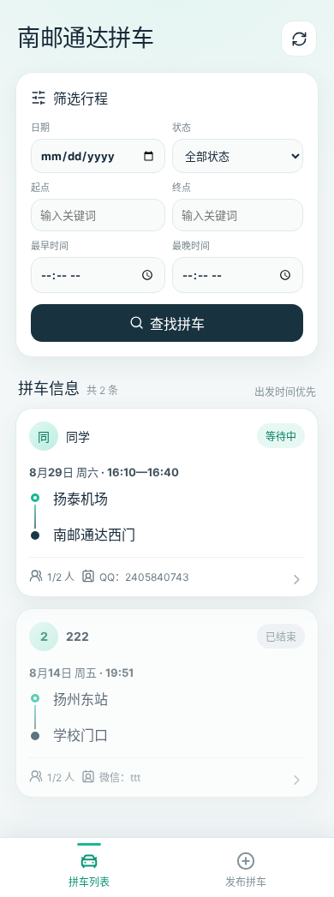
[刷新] (299, 39)
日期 (40, 128)
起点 (40, 188)
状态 (181, 128)
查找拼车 (177, 323)
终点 (181, 188)
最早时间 (50, 246)
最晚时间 (191, 246)
